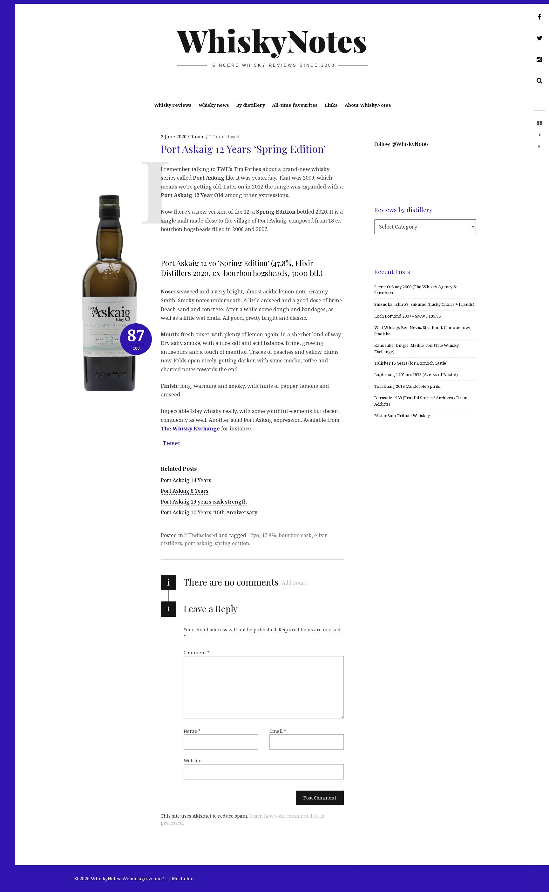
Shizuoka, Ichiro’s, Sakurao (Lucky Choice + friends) (424, 304)
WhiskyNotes (272, 40)
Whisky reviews (173, 105)
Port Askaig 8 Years (184, 490)
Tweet (171, 443)
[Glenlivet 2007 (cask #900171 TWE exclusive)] (539, 146)
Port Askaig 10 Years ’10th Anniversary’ (210, 512)
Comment (196, 652)
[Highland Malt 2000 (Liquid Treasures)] (539, 135)
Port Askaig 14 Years (186, 480)
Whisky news (214, 105)
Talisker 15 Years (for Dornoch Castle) (411, 363)
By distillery (250, 105)
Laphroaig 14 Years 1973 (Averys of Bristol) (416, 374)
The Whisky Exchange (190, 428)
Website (192, 761)
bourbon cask (295, 535)
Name (192, 731)
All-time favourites (295, 105)
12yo (253, 535)
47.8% (268, 535)
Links (331, 105)
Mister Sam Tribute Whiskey (402, 415)
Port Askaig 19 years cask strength (204, 501)
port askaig (198, 543)
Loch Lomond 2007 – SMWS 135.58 (407, 316)
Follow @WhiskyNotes (401, 144)
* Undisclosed (224, 137)
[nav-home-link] (539, 123)
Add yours (294, 582)
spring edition (232, 543)
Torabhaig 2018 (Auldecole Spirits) (408, 386)
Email (277, 731)
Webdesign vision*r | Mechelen (158, 878)
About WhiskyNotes (368, 105)
